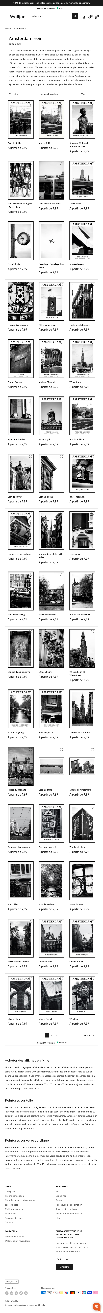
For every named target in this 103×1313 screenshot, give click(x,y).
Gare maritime (45, 789)
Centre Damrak (15, 382)
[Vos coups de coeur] (89, 17)
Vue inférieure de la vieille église (51, 556)
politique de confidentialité (69, 1213)
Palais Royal (44, 439)
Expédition (61, 1195)
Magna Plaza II (46, 1019)
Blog (58, 1218)
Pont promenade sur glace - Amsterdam (20, 205)
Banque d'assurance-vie (19, 672)
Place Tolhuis (14, 264)
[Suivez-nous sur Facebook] (7, 1293)
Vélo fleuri (74, 1019)
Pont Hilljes (13, 904)
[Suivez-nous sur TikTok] (21, 1293)
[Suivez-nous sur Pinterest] (16, 1293)
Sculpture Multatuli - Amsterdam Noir (79, 145)
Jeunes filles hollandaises (19, 554)
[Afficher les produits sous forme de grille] (89, 94)
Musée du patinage (17, 789)
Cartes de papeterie (48, 847)
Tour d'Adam (75, 203)
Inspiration (10, 1213)
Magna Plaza (14, 1019)
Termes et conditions (66, 1209)
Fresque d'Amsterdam (18, 325)
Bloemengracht (46, 732)
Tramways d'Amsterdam (19, 847)
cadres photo (11, 1204)
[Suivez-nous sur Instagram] (11, 1293)
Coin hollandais (46, 496)
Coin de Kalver (14, 496)
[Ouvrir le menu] (6, 17)
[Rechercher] (75, 16)
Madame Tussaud (47, 382)
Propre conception (14, 1195)
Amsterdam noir (21, 28)
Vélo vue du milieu (47, 614)
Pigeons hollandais (16, 439)
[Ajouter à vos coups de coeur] (31, 103)
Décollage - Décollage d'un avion (51, 266)
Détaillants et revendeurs (17, 1240)
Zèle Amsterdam (77, 847)
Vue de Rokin (45, 143)
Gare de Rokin (14, 143)
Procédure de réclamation (69, 1204)
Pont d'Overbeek (47, 904)
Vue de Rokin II (76, 439)
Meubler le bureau (14, 1236)
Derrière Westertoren (79, 732)
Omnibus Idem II (77, 961)
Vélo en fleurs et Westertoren (77, 673)
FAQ (58, 1191)
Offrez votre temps (47, 325)
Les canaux (74, 554)
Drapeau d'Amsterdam (80, 789)
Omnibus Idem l (46, 961)
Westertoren (75, 382)
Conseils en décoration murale (20, 1200)
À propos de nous (13, 1218)
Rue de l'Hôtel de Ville (79, 614)
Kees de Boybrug (16, 732)
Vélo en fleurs (45, 672)
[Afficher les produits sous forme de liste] (93, 94)
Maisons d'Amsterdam (18, 961)
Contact (9, 1222)
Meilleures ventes (14, 1209)
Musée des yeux (77, 264)
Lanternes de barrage (79, 325)
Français (9, 1281)
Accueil (8, 28)
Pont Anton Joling (16, 614)
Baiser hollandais (77, 496)
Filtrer (15, 94)
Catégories (10, 1191)
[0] (95, 17)
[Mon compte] (84, 17)
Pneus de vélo (76, 904)
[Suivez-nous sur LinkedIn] (26, 1293)
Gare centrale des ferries (50, 203)
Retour (59, 1200)
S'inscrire (64, 1266)
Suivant (87, 1035)
